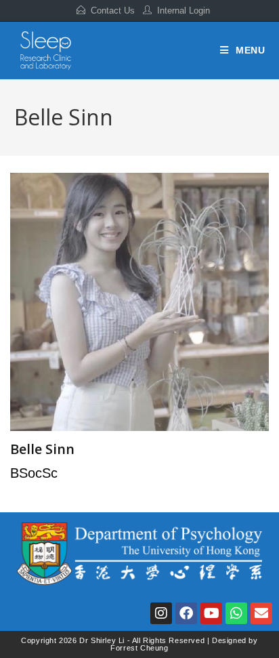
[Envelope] (261, 613)
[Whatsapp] (236, 613)
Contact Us (113, 10)
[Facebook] (186, 613)
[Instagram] (161, 613)
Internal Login (183, 10)
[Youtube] (211, 613)
